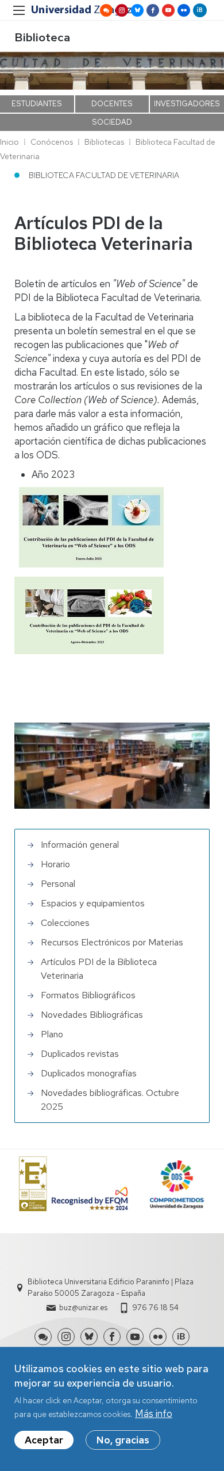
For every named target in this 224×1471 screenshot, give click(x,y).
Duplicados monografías (89, 1073)
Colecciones (65, 923)
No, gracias (122, 1440)
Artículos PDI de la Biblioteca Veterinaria (99, 969)
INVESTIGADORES (187, 104)
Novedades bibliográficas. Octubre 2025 (110, 1100)
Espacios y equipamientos (93, 903)
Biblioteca (42, 37)
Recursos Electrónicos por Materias (112, 942)
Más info (153, 1413)
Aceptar (44, 1440)
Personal (58, 884)
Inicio (9, 142)
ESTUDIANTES (36, 104)
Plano (52, 1034)
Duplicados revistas (80, 1054)
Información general (80, 845)
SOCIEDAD (112, 122)
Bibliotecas (104, 142)
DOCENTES (112, 104)
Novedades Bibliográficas (92, 1015)
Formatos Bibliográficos (88, 995)
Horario (55, 864)
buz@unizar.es (83, 1307)
